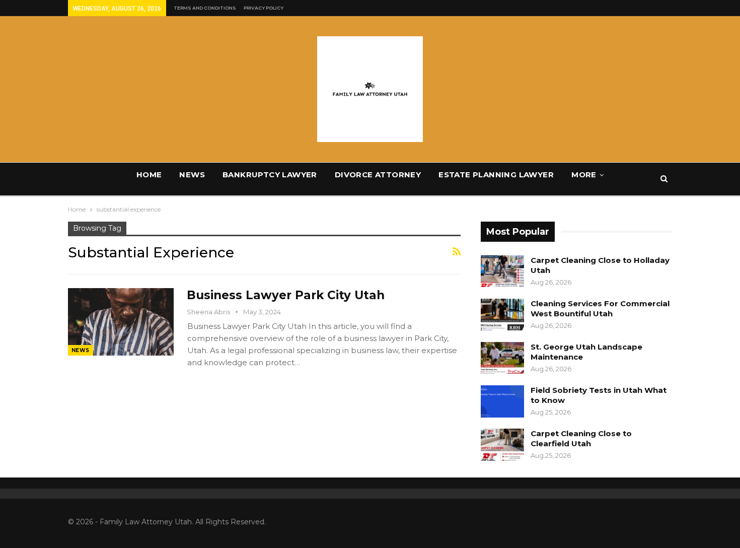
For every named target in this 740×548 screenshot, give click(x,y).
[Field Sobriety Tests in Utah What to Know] (502, 401)
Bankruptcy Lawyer (270, 174)
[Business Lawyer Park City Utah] (121, 322)
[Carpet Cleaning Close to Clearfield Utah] (502, 445)
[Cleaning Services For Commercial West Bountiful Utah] (502, 315)
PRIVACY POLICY (263, 8)
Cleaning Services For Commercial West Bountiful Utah (600, 308)
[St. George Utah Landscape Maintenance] (502, 358)
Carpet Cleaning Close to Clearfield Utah (581, 438)
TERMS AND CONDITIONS (205, 8)
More (584, 174)
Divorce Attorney (378, 174)
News (192, 174)
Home (149, 174)
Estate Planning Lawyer (496, 174)
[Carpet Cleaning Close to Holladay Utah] (502, 271)
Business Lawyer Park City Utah (286, 295)
